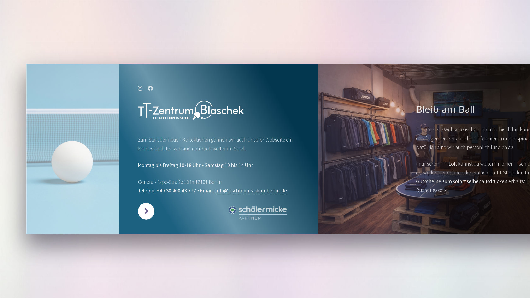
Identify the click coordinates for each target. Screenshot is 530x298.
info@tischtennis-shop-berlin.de (251, 190)
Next (146, 211)
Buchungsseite (432, 190)
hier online (449, 172)
